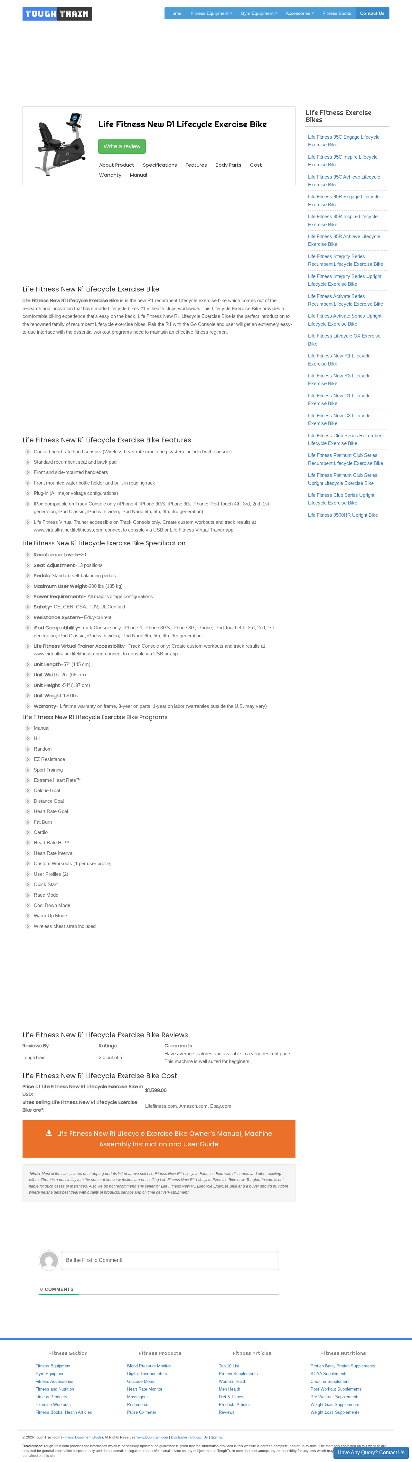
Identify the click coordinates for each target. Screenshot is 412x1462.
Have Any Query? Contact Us (371, 1452)
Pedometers (138, 1404)
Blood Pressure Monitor (149, 1366)
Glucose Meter (140, 1381)
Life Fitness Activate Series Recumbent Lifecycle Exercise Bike (345, 300)
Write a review (122, 146)
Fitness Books (337, 13)
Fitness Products (51, 1396)
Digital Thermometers (147, 1373)
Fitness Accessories (54, 1381)
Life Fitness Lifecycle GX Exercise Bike (344, 339)
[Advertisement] (159, 234)
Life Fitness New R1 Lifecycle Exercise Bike (339, 359)
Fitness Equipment (52, 1366)
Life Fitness (185, 55)
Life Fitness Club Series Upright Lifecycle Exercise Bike (341, 498)
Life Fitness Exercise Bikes (231, 55)
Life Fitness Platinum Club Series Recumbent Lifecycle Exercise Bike (345, 459)
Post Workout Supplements (336, 1389)
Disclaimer (179, 1437)
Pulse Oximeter (141, 1412)
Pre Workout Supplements (335, 1396)
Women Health (232, 1381)
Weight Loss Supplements (335, 1412)
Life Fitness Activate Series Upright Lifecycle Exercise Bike (344, 319)
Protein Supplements (238, 1373)
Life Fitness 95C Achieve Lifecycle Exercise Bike (344, 180)
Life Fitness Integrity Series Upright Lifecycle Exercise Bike (344, 280)
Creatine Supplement (330, 1381)
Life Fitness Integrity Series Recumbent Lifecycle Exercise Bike (345, 260)
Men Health (229, 1389)
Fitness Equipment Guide (82, 1437)
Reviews (227, 1412)
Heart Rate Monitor (144, 1389)
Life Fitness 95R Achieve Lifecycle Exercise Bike (344, 240)
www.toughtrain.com (152, 1437)
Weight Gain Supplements (335, 1404)
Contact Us (372, 13)
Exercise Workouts (53, 1404)
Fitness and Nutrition (54, 1389)
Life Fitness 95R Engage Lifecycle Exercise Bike (343, 200)
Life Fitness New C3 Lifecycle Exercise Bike (339, 419)
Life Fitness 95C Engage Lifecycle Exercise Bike (343, 140)
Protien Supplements (355, 1366)
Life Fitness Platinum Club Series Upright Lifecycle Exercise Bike (343, 479)
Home (175, 13)
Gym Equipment (50, 1373)
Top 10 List (229, 1366)
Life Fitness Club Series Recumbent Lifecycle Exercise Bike (346, 439)
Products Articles (235, 1404)
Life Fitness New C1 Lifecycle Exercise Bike (339, 399)
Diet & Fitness (232, 1396)
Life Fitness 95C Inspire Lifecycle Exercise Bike (343, 160)
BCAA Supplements (329, 1373)
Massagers (137, 1396)
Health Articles (78, 1412)
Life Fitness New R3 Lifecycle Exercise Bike (339, 379)
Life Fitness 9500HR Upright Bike (343, 515)
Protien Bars (322, 1366)
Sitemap (217, 1437)
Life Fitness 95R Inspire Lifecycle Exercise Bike (343, 220)
